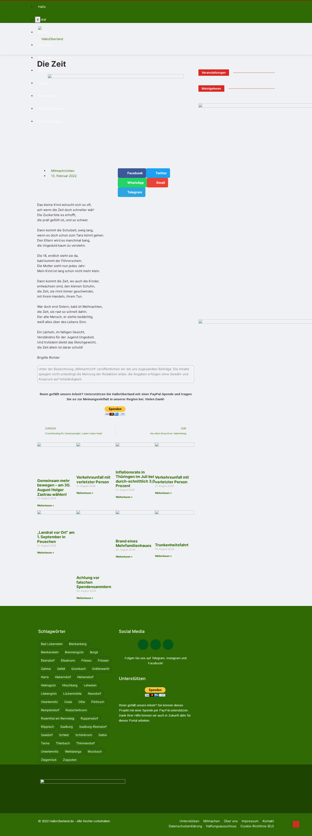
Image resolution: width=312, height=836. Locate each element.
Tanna (45, 743)
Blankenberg (78, 644)
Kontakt (268, 821)
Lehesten (90, 685)
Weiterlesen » (45, 505)
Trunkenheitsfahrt (171, 545)
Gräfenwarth (100, 668)
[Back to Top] (296, 824)
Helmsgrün (48, 685)
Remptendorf (50, 710)
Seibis (102, 735)
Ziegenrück (49, 760)
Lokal (42, 19)
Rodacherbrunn (76, 710)
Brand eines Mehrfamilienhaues (133, 543)
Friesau (86, 660)
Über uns (231, 821)
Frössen (103, 660)
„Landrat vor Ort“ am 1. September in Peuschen (55, 537)
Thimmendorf (85, 743)
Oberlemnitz (49, 702)
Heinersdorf (85, 677)
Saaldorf (47, 735)
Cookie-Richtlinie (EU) (257, 826)
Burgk (94, 652)
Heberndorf (63, 677)
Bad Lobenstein (52, 644)
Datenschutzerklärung (185, 826)
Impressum (250, 821)
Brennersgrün (74, 652)
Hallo (42, 7)
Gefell (61, 668)
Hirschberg (69, 685)
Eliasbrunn (68, 660)
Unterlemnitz (50, 751)
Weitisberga (73, 751)
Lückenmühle (72, 693)
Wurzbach (95, 751)
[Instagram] (168, 644)
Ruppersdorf (89, 718)
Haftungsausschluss (221, 826)
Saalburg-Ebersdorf (93, 726)
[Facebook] (143, 644)
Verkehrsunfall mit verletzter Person (93, 479)
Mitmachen (211, 821)
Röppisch (47, 726)
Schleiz (64, 735)
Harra (45, 677)
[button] (132, 173)
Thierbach (63, 743)
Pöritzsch (97, 702)
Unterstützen (189, 821)
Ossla (68, 702)
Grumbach (78, 668)
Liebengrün (49, 693)
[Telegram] (155, 644)
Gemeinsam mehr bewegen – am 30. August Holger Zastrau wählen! (53, 487)
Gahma (46, 668)
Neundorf (94, 693)
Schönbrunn (83, 735)
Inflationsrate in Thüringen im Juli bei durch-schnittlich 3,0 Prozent (135, 479)
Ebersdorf (48, 660)
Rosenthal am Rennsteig (57, 718)
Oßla (81, 702)
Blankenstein (50, 652)
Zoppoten (70, 760)
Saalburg (66, 726)
